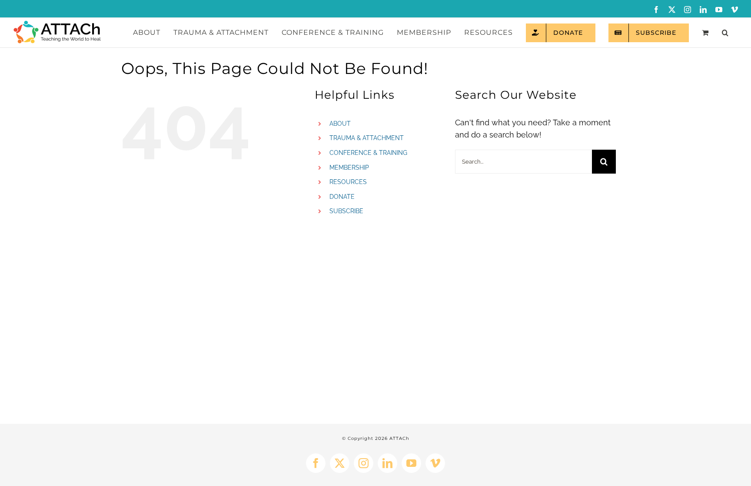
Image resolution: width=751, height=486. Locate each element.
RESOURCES (348, 181)
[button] (725, 32)
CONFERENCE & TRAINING (368, 152)
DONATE (342, 196)
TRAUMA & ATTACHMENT (366, 137)
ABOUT (340, 123)
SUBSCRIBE (346, 211)
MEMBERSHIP (349, 167)
